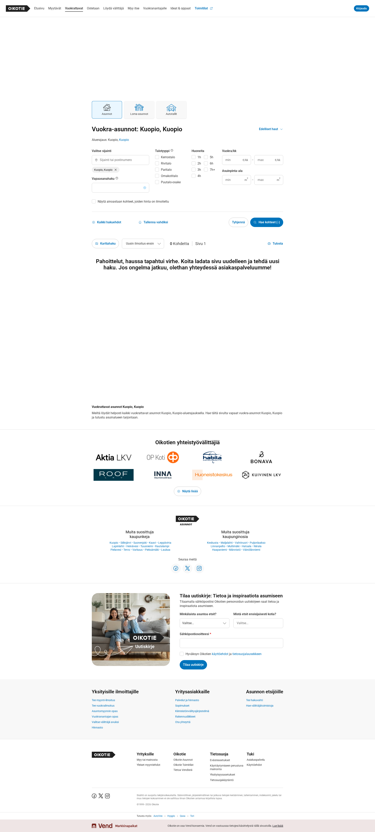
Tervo (126, 549)
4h (199, 176)
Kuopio (124, 140)
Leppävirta (164, 542)
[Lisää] (144, 187)
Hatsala (246, 546)
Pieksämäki (152, 549)
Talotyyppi (162, 151)
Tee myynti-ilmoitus (103, 700)
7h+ (212, 170)
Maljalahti (227, 542)
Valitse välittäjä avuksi (105, 722)
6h (211, 163)
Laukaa (165, 549)
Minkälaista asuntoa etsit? (198, 614)
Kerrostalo (168, 157)
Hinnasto (97, 727)
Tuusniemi (146, 546)
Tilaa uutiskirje (193, 665)
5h (211, 157)
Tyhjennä (238, 222)
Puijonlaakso (257, 542)
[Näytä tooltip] (116, 179)
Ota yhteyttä (182, 722)
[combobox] (120, 160)
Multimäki (233, 546)
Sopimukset (182, 705)
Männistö (235, 549)
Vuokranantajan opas (105, 716)
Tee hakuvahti (254, 700)
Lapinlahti (118, 546)
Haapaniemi (219, 549)
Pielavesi (116, 549)
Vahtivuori (241, 542)
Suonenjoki (140, 542)
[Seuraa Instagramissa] (199, 568)
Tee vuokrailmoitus (103, 705)
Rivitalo (166, 163)
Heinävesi (132, 546)
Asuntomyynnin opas (105, 711)
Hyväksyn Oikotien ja (224, 654)
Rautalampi (162, 546)
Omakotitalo (169, 176)
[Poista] (115, 169)
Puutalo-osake (171, 182)
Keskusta (212, 542)
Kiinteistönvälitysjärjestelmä (192, 711)
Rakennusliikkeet (185, 716)
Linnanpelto (218, 546)
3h (199, 170)
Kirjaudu (361, 8)
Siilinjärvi (126, 542)
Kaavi (152, 542)
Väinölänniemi (251, 549)
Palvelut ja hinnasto (187, 700)
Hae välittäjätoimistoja (259, 705)
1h (199, 157)
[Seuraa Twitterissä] (187, 568)
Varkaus (137, 549)
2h (199, 163)
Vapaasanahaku (103, 179)
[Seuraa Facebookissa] (176, 568)
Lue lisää (277, 825)
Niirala (258, 546)
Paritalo (166, 170)
